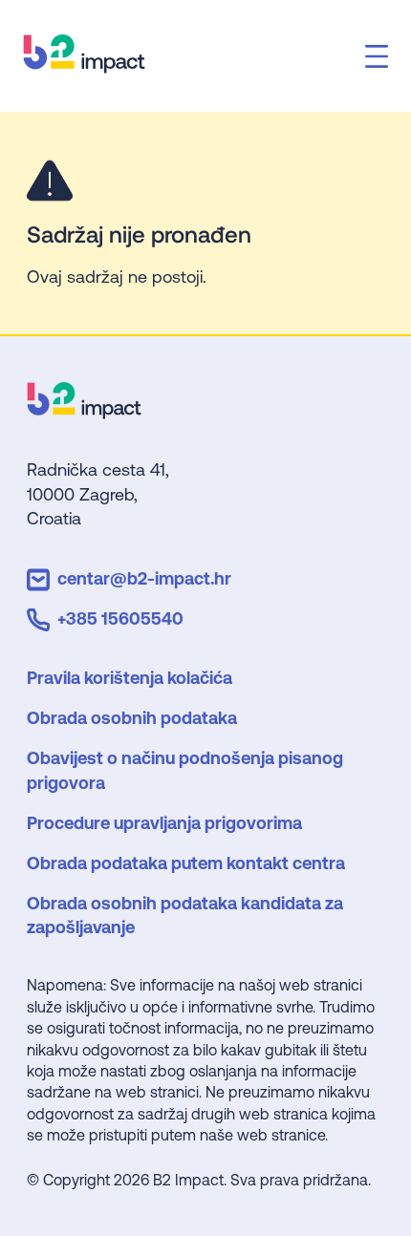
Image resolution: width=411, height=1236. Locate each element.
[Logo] (84, 412)
